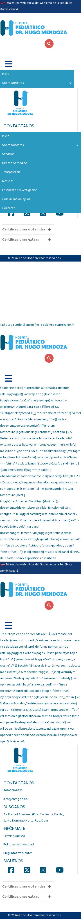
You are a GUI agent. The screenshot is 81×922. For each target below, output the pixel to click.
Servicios (8, 154)
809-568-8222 (12, 790)
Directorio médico (14, 163)
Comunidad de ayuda (16, 199)
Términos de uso (14, 836)
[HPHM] (34, 24)
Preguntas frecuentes (17, 853)
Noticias (7, 181)
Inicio (5, 136)
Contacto (9, 208)
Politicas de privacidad (18, 844)
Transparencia (11, 172)
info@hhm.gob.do (15, 799)
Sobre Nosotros (13, 145)
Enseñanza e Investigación (19, 190)
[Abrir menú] (5, 64)
